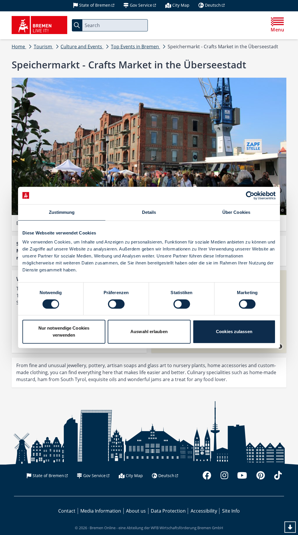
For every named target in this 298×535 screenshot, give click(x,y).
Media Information (100, 511)
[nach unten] (290, 527)
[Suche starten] (77, 25)
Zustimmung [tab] (62, 212)
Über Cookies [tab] (236, 212)
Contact (66, 511)
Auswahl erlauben (149, 331)
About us (136, 511)
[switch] (116, 304)
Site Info (231, 511)
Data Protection (168, 511)
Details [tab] (149, 212)
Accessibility (204, 511)
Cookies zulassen (234, 331)
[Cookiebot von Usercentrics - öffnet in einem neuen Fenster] (250, 195)
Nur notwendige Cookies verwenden (63, 331)
